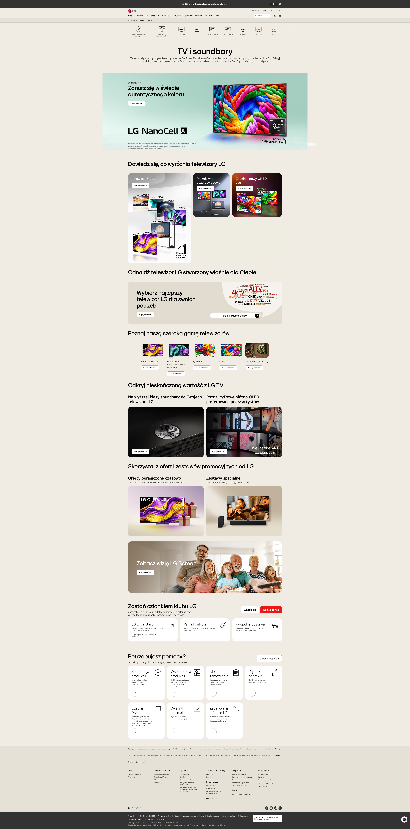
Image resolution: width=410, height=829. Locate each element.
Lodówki (183, 777)
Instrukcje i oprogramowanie (242, 777)
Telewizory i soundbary (162, 774)
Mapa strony (132, 816)
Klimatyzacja (176, 16)
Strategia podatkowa (266, 783)
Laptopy (209, 777)
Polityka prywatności (165, 816)
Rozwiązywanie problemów (242, 780)
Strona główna (132, 20)
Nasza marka (263, 774)
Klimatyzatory (211, 786)
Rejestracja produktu (239, 774)
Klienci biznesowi (275, 10)
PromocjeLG (148, 819)
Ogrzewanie (188, 16)
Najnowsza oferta (134, 774)
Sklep (130, 16)
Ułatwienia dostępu (135, 819)
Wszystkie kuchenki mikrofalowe (187, 784)
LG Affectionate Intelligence (242, 794)
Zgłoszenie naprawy (239, 785)
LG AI (217, 16)
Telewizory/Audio (141, 16)
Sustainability (263, 786)
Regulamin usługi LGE (147, 816)
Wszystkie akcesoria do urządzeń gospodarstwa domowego (188, 789)
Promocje (131, 777)
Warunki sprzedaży (228, 816)
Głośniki (157, 780)
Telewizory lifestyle (161, 777)
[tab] (138, 32)
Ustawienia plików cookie (210, 816)
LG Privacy (160, 819)
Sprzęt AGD (154, 16)
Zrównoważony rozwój (258, 10)
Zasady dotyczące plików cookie (186, 816)
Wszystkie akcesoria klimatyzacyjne (213, 792)
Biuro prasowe (263, 780)
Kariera (261, 777)
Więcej (277, 749)
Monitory (165, 16)
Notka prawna (242, 816)
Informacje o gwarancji (240, 783)
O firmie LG (263, 770)
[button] (262, 16)
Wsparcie (208, 16)
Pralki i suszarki (186, 780)
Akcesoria (199, 16)
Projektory (158, 783)
